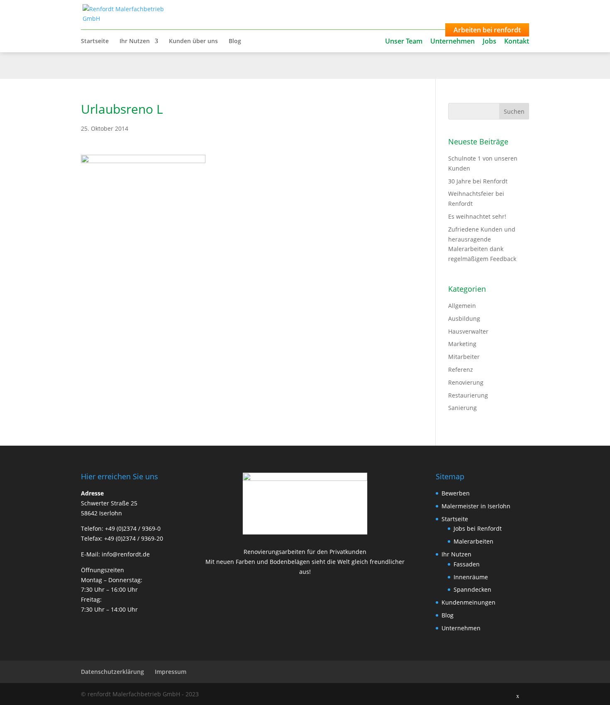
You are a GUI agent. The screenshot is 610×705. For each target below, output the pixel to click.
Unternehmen (452, 41)
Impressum (170, 672)
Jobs (489, 41)
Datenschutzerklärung (112, 672)
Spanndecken (472, 589)
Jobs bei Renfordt (478, 528)
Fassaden (467, 564)
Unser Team (403, 41)
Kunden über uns (193, 41)
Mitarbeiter (464, 357)
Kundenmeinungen (468, 602)
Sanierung (462, 408)
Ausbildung (464, 318)
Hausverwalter (468, 331)
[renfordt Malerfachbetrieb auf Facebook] (460, 694)
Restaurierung (468, 395)
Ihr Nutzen (135, 41)
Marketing (462, 344)
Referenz (460, 369)
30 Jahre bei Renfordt (478, 181)
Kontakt (516, 41)
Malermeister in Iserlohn (476, 506)
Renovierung (465, 382)
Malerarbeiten (473, 541)
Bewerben (456, 493)
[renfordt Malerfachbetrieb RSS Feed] (496, 694)
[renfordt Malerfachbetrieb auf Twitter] (478, 694)
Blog (235, 41)
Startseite (95, 41)
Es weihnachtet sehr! (477, 216)
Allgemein (462, 306)
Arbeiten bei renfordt (487, 29)
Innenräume (471, 577)
